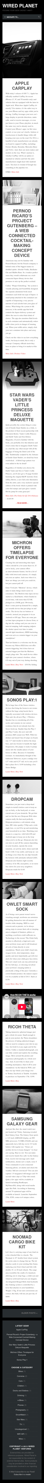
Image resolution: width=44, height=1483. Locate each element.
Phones (21, 1405)
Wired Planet (20, 5)
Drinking (20, 1395)
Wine (21, 1438)
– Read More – (22, 503)
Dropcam (22, 799)
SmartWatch (21, 1414)
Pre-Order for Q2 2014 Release (26, 495)
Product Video (20, 353)
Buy (17, 1080)
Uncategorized (21, 1429)
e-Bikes (21, 1400)
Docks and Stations (20, 1390)
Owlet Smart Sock (22, 906)
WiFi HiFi (20, 1434)
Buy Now (19, 664)
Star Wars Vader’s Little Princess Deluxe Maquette (22, 407)
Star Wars (21, 1419)
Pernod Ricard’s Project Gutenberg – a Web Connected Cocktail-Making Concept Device (22, 233)
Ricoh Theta (22, 1027)
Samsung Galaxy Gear (22, 1121)
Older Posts (28, 1313)
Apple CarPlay (22, 85)
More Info (15, 172)
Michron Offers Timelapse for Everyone (22, 549)
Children (20, 1385)
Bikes (20, 1371)
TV (21, 1424)
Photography (21, 1409)
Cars (21, 1381)
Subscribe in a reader (22, 1474)
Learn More (10, 664)
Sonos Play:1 (22, 700)
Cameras (20, 1376)
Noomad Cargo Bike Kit (22, 1242)
